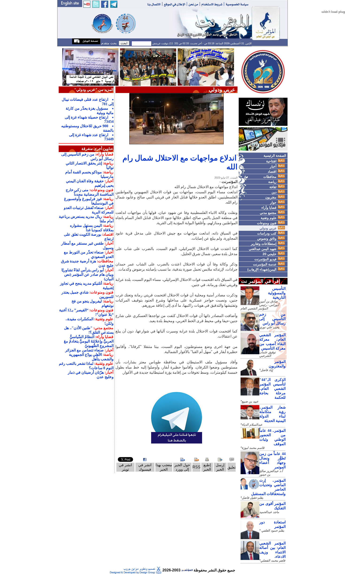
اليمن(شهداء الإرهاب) (261, 269)
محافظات (269, 177)
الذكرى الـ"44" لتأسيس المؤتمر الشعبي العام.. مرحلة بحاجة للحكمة (272, 388)
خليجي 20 (269, 254)
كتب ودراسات (266, 233)
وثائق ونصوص (266, 238)
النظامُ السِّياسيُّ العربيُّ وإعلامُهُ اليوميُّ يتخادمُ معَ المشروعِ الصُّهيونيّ (89, 341)
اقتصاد (272, 171)
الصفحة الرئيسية (275, 155)
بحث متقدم (108, 43)
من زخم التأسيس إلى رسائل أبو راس (272, 318)
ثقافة (272, 187)
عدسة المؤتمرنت (264, 264)
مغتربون (270, 197)
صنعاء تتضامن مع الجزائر (84, 350)
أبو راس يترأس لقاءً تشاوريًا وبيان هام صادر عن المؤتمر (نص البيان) (87, 274)
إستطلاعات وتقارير (263, 244)
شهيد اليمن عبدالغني (262, 249)
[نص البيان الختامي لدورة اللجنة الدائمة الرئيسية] (90, 67)
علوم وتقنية (268, 218)
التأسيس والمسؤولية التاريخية (277, 293)
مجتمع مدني (268, 213)
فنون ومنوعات (266, 223)
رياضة (272, 182)
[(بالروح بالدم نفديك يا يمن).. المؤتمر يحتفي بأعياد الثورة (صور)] (148, 67)
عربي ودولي (268, 228)
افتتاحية (271, 161)
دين (274, 192)
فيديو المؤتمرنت (265, 259)
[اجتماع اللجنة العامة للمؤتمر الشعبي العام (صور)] (206, 67)
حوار (273, 202)
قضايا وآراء (268, 207)
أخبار (273, 166)
